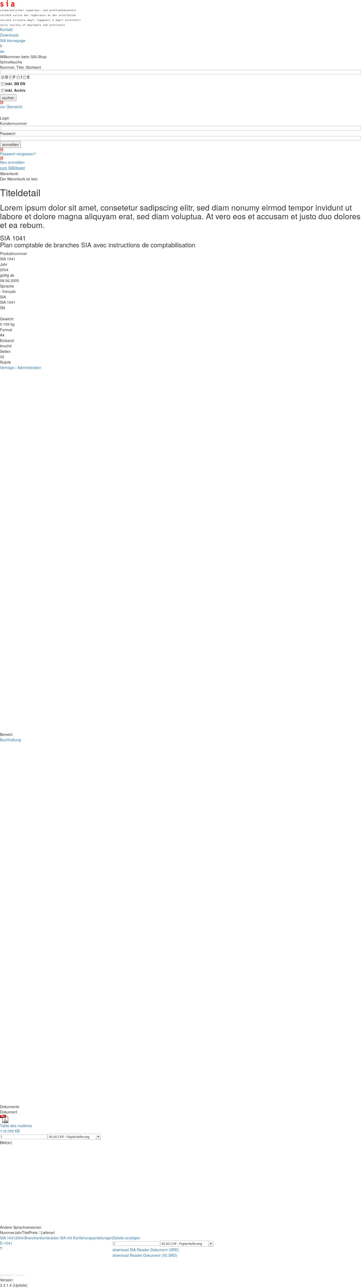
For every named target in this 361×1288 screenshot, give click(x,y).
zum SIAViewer (12, 167)
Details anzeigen (126, 1237)
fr (1, 45)
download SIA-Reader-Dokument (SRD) (146, 1249)
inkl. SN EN (15, 83)
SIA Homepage (12, 40)
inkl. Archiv (15, 90)
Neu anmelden (12, 162)
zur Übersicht (11, 106)
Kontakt (6, 29)
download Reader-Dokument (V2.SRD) (145, 1255)
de (2, 51)
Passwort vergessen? (18, 153)
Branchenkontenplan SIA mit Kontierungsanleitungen (68, 1237)
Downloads (9, 35)
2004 (19, 1237)
